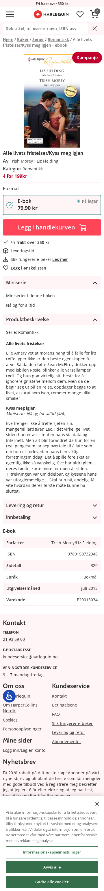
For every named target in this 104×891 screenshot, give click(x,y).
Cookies (10, 720)
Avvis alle (52, 867)
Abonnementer (66, 741)
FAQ (56, 714)
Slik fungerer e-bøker (72, 723)
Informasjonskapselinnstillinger (52, 852)
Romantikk (33, 169)
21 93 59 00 (14, 639)
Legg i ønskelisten (28, 268)
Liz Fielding (47, 161)
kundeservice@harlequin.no (30, 657)
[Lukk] (97, 804)
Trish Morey (21, 161)
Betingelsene (64, 705)
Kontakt (59, 696)
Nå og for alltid (20, 305)
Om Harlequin (16, 696)
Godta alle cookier (51, 881)
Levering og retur (68, 732)
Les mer (60, 259)
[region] (52, 843)
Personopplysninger (22, 729)
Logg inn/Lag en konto (24, 750)
